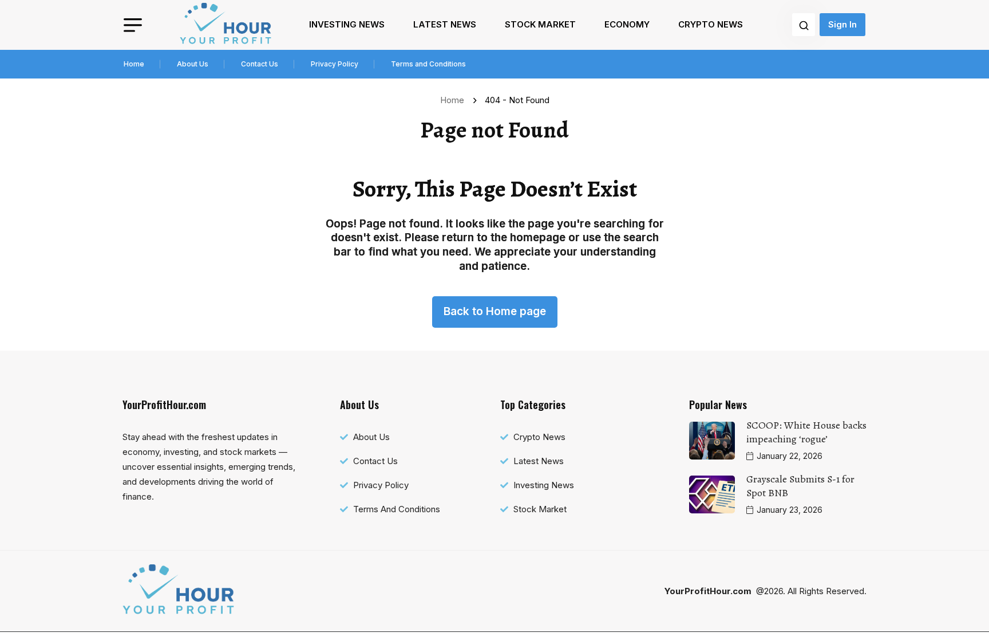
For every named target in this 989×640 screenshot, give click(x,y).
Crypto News (710, 24)
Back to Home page (495, 311)
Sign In (842, 24)
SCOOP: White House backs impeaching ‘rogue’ (806, 432)
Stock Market (540, 24)
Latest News (444, 24)
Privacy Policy (334, 64)
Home (134, 64)
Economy (627, 24)
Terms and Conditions (428, 64)
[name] (225, 25)
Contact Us (259, 64)
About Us (192, 64)
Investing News (347, 24)
